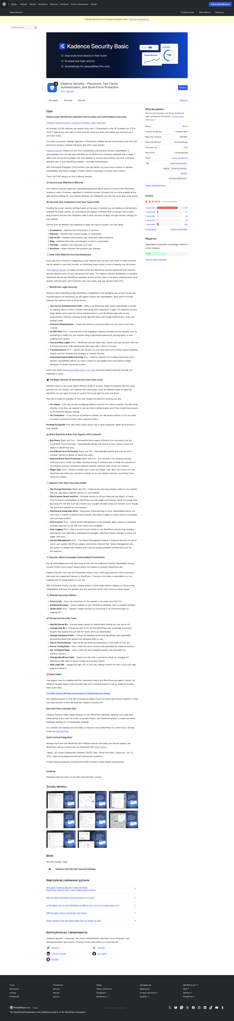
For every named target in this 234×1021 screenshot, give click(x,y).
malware (166, 168)
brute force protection (179, 163)
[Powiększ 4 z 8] (72, 814)
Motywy (56, 989)
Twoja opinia (151, 229)
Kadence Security (54, 150)
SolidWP (55, 959)
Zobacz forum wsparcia (155, 259)
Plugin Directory (16, 12)
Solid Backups (62, 731)
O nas (12, 985)
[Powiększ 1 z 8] (72, 794)
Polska (35, 1008)
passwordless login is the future (81, 370)
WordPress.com (190, 985)
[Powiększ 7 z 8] (72, 833)
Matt (186, 989)
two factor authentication (178, 178)
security (184, 173)
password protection (179, 168)
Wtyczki (56, 993)
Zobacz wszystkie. (179, 229)
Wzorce (56, 997)
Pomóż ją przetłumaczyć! (139, 19)
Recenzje (68, 100)
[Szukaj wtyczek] (35, 27)
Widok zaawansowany (155, 185)
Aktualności (14, 989)
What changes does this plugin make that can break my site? (73, 921)
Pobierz (183, 88)
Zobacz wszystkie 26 (180, 158)
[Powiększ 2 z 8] (103, 794)
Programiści (101, 993)
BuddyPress (189, 997)
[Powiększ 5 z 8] (103, 814)
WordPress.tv (103, 997)
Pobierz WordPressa (220, 4)
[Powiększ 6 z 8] (135, 814)
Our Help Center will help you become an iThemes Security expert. (78, 693)
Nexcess (70, 91)
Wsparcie (184, 100)
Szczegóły (53, 100)
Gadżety (144, 997)
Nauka (99, 985)
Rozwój (81, 100)
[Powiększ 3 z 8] (135, 794)
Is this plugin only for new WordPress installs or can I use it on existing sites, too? (82, 905)
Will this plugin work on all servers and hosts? (66, 913)
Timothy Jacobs (58, 953)
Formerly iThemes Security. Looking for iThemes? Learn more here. (76, 123)
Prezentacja (58, 985)
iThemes (101, 948)
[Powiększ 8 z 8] (103, 833)
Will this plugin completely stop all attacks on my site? (70, 898)
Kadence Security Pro (60, 270)
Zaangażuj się (145, 985)
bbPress (187, 993)
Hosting (13, 993)
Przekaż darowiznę (149, 993)
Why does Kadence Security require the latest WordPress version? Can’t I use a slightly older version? (71, 888)
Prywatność (14, 997)
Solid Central (100, 747)
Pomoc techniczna (104, 989)
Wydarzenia (145, 989)
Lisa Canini (102, 953)
